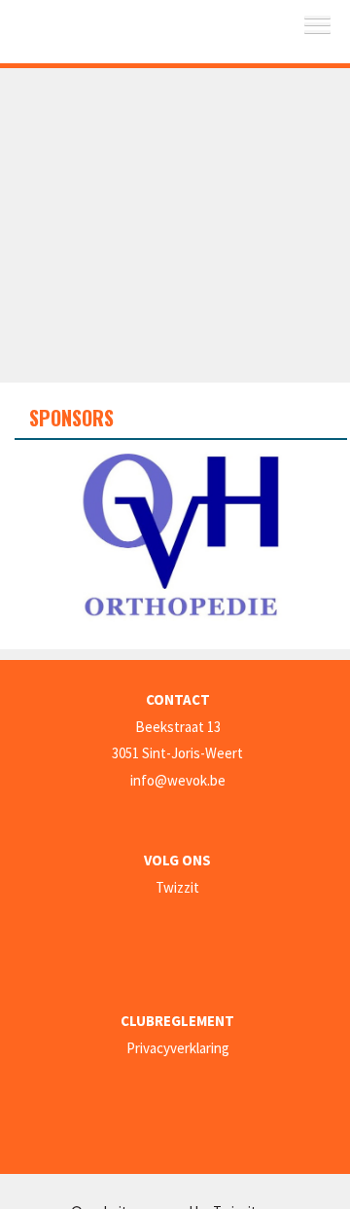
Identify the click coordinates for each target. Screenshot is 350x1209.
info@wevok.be (178, 780)
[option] (180, 537)
